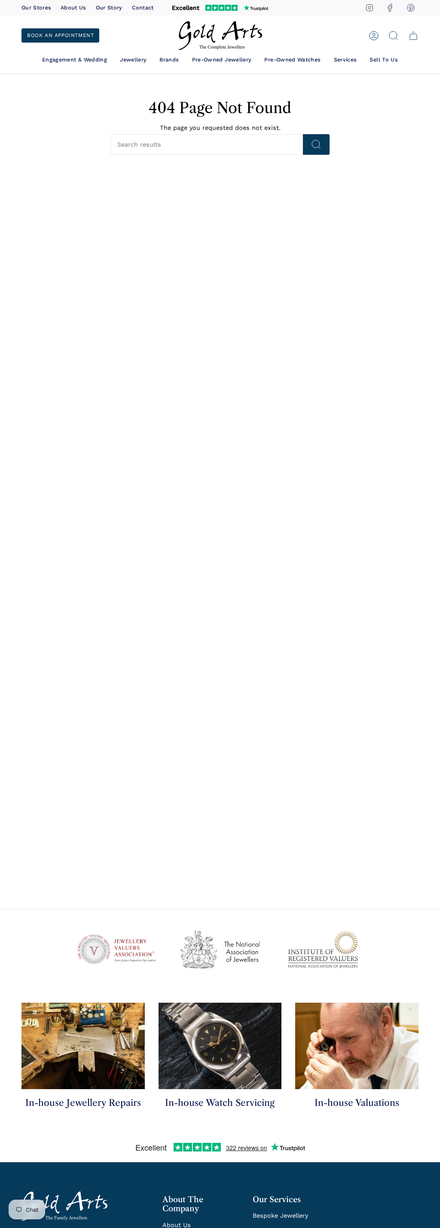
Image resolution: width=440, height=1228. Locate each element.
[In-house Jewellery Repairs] (83, 1046)
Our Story (109, 7)
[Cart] (413, 35)
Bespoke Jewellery (280, 1215)
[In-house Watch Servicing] (220, 1046)
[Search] (316, 144)
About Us (73, 7)
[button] (74, 59)
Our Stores (36, 7)
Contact (143, 7)
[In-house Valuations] (357, 1046)
